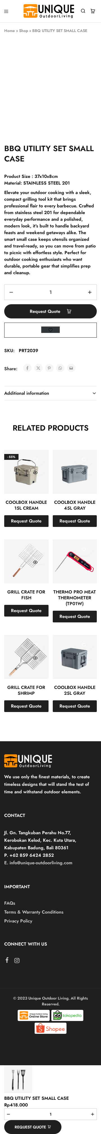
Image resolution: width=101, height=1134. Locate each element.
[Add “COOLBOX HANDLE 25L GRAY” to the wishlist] (84, 645)
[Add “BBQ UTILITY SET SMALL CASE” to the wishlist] (50, 330)
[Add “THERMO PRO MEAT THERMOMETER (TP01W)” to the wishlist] (84, 550)
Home (9, 30)
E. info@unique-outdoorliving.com (38, 863)
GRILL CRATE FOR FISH (26, 595)
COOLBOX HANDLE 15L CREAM (26, 505)
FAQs (9, 903)
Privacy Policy (18, 921)
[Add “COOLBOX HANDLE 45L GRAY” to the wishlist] (84, 460)
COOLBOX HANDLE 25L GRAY (74, 690)
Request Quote (46, 311)
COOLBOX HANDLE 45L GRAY (74, 505)
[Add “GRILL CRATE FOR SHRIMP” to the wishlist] (35, 645)
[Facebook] (7, 961)
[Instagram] (17, 962)
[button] (26, 521)
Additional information (26, 393)
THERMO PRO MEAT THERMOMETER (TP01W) (74, 598)
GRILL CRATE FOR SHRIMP (26, 690)
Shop (23, 30)
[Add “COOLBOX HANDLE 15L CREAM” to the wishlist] (35, 460)
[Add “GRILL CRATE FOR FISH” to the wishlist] (35, 550)
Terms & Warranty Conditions (33, 912)
